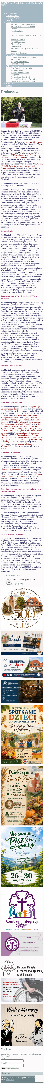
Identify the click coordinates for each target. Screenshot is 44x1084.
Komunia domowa (18, 40)
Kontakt (9, 86)
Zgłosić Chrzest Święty (20, 73)
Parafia (8, 22)
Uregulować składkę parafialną (23, 81)
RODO (13, 51)
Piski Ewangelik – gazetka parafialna (25, 48)
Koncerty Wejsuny (13, 18)
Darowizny (10, 20)
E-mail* (4, 1063)
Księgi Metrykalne (18, 42)
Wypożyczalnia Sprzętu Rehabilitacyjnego (20, 63)
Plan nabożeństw (12, 16)
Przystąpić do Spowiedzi (20, 77)
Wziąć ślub (15, 75)
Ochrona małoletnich (19, 53)
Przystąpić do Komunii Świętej (23, 79)
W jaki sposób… (12, 66)
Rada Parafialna (17, 31)
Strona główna (11, 13)
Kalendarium (11, 83)
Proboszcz (15, 33)
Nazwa (3, 1058)
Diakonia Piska (16, 44)
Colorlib (30, 1077)
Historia (14, 29)
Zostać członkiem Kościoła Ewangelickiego (21, 69)
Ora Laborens (16, 46)
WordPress (10, 1080)
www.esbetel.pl (25, 409)
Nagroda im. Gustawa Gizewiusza (24, 24)
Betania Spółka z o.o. (14, 55)
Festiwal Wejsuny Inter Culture (23, 27)
